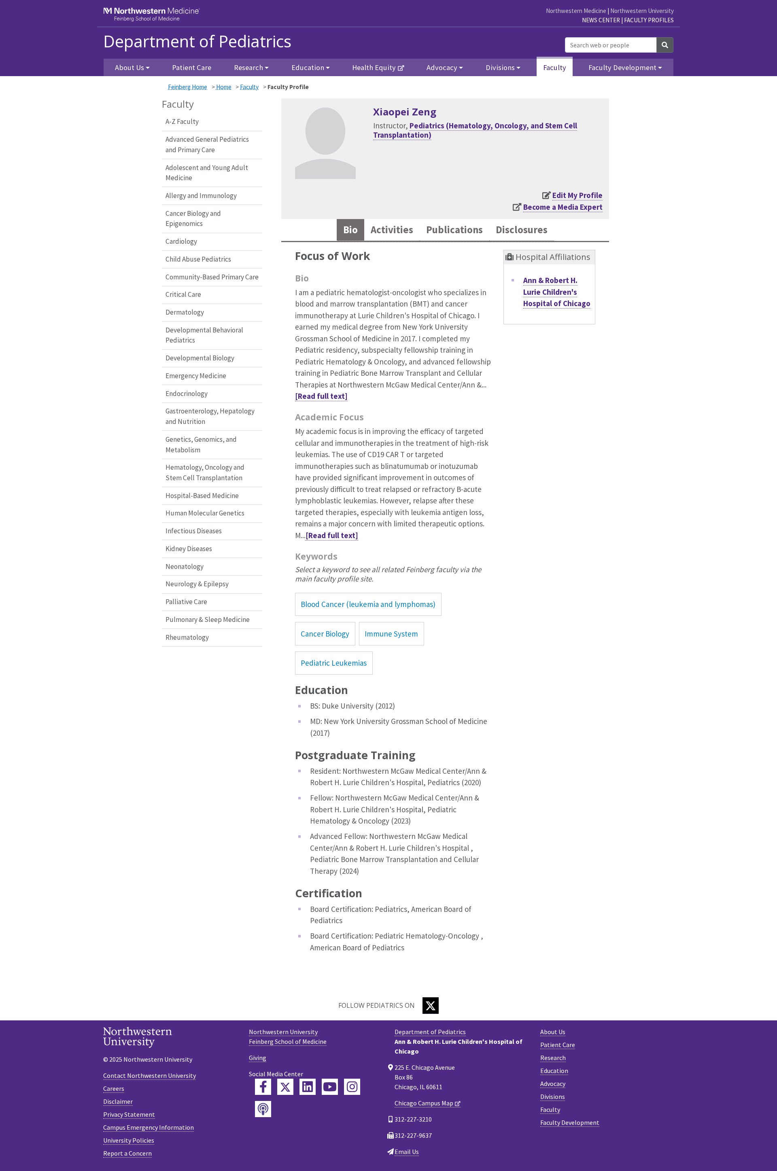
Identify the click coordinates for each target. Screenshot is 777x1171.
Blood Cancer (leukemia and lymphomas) (368, 604)
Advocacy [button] (442, 67)
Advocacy (552, 1083)
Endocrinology (187, 393)
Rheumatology (187, 637)
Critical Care (183, 294)
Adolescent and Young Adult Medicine (207, 173)
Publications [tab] (454, 230)
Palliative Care (186, 601)
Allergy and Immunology (201, 195)
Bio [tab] (350, 230)
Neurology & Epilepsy (197, 583)
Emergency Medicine (196, 375)
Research (553, 1058)
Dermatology (185, 312)
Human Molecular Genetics (205, 513)
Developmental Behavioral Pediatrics (204, 335)
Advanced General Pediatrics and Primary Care (207, 144)
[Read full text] (321, 396)
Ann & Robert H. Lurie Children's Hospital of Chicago (556, 291)
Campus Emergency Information (148, 1127)
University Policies (128, 1140)
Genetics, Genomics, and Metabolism (201, 444)
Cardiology (181, 241)
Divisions (552, 1096)
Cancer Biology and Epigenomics (193, 218)
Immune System (391, 634)
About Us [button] (129, 67)
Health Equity (374, 67)
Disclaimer (118, 1101)
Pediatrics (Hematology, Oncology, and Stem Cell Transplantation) (475, 130)
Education (554, 1071)
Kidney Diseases (189, 548)
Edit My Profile (577, 195)
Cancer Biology (325, 634)
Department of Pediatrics (197, 41)
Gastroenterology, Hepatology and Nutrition (210, 416)
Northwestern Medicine (576, 11)
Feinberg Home (187, 87)
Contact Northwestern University (149, 1075)
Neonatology (185, 566)
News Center (601, 20)
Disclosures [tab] (522, 230)
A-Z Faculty (182, 121)
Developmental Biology (200, 357)
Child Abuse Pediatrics (198, 259)
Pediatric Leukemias (334, 663)
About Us (552, 1032)
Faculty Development (569, 1122)
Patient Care (191, 67)
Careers (113, 1088)
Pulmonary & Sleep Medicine (208, 619)
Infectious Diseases (194, 530)
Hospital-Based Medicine (202, 495)
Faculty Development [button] (622, 67)
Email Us (407, 1152)
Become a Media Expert (563, 207)
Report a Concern (127, 1153)
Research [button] (248, 67)
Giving (257, 1058)
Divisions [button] (500, 67)
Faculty (554, 67)
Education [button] (307, 67)
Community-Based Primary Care (212, 277)
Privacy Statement (129, 1114)
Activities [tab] (392, 230)
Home (223, 87)
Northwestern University (642, 11)
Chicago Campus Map (424, 1103)
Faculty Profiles (649, 20)
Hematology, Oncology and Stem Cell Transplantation (205, 472)
